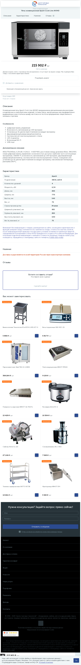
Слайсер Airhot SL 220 (10, 447)
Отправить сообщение (40, 527)
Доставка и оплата (10, 554)
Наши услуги (8, 582)
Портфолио (7, 588)
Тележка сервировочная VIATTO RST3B (16, 486)
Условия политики (46, 662)
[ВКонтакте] (40, 623)
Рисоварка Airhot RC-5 (50, 407)
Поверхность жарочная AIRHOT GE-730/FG (18, 407)
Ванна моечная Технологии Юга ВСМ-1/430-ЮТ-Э (20, 327)
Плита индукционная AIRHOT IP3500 (55, 367)
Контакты (6, 609)
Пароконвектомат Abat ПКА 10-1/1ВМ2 (16, 367)
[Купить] (36, 335)
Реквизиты (7, 595)
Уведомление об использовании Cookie (40, 630)
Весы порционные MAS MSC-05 (53, 327)
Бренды (6, 602)
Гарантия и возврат (10, 561)
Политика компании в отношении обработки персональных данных (40, 627)
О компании (7, 547)
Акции (5, 568)
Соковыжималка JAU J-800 (51, 447)
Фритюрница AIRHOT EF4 (51, 486)
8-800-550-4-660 (56, 237)
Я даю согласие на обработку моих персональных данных (42, 532)
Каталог (6, 540)
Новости (6, 575)
